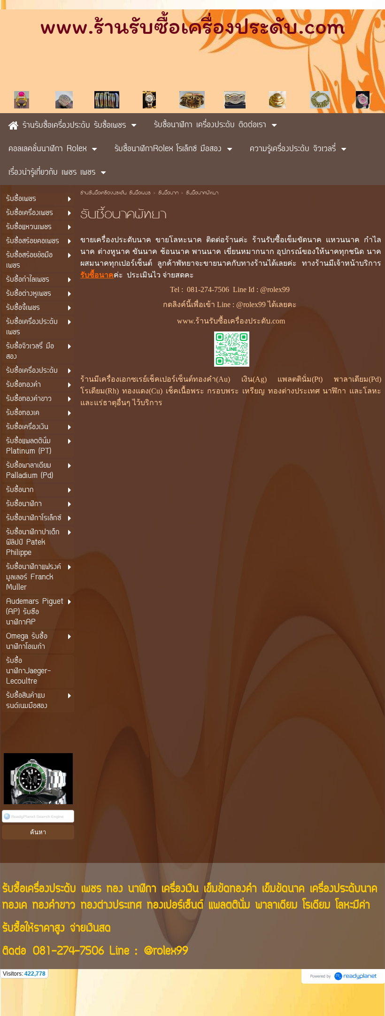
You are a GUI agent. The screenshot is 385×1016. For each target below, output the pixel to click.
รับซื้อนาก (168, 193)
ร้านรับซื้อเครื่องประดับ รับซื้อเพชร (115, 193)
